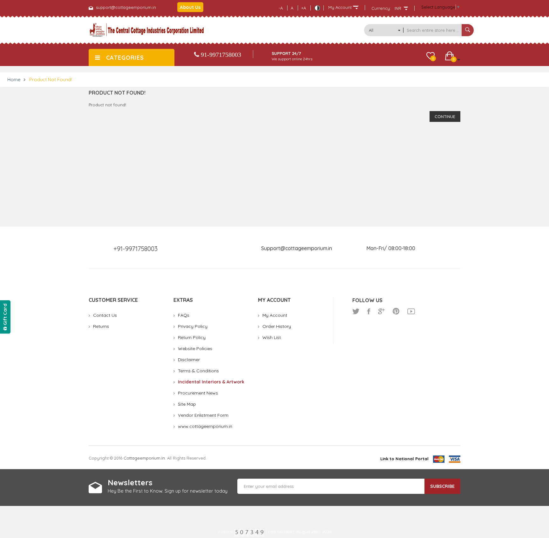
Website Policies (195, 348)
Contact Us (105, 315)
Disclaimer (189, 359)
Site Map (187, 404)
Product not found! (50, 79)
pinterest (396, 311)
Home (14, 79)
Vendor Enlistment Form (203, 415)
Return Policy (192, 337)
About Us (190, 7)
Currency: (381, 8)
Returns (101, 326)
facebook (368, 311)
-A (281, 7)
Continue (445, 116)
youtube (411, 311)
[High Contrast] (317, 7)
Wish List (271, 337)
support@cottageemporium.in (126, 7)
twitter (355, 311)
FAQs (183, 315)
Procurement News (198, 393)
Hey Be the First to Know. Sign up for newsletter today (167, 491)
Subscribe (442, 486)
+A (303, 7)
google (381, 311)
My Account (274, 315)
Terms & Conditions (198, 371)
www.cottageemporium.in (205, 426)
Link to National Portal (404, 458)
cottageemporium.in (144, 458)
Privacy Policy (192, 326)
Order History (276, 326)
